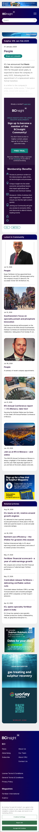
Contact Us (22, 761)
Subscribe (6, 757)
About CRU (22, 757)
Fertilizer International (10, 794)
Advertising (6, 753)
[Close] (36, 804)
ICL (7, 227)
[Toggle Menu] (35, 14)
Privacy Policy (7, 782)
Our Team (22, 753)
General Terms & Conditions (12, 778)
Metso (16, 227)
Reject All (19, 822)
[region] (19, 817)
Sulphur (5, 798)
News (4, 749)
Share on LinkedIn (13, 56)
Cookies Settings (19, 817)
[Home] (17, 13)
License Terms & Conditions (12, 773)
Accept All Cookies (19, 828)
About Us (22, 749)
